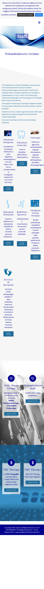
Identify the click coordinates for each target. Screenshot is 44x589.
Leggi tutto (8, 188)
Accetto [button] (39, 15)
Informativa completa (26, 15)
